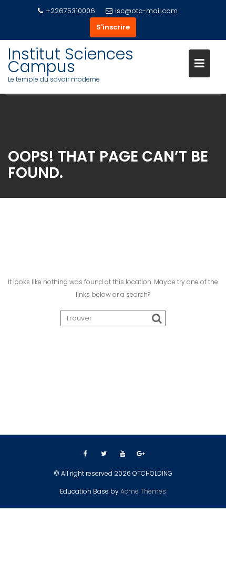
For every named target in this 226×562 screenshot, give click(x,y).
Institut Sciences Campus (70, 60)
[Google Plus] (140, 453)
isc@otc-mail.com (146, 11)
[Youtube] (122, 453)
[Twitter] (104, 453)
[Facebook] (85, 453)
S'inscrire (113, 27)
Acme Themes (143, 491)
